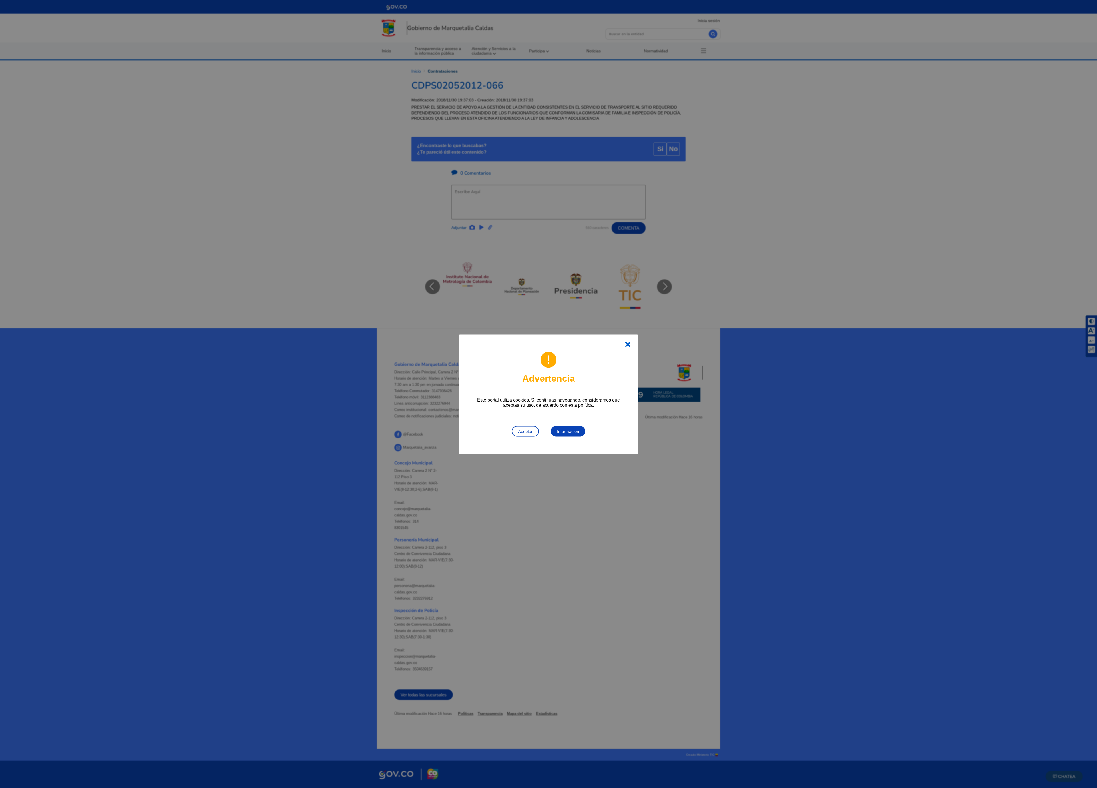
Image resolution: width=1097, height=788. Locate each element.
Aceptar (525, 431)
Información (568, 431)
